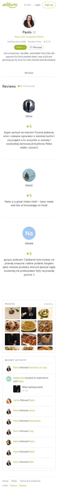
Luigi (31, 431)
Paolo (16, 367)
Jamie (16, 400)
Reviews (29, 73)
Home (5, 481)
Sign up (49, 5)
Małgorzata (19, 378)
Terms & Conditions (30, 481)
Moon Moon (35, 420)
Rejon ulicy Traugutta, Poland (29, 36)
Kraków (13, 485)
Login (37, 5)
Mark (31, 462)
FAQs (14, 481)
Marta (16, 441)
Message (37, 47)
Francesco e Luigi (38, 367)
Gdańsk (22, 485)
